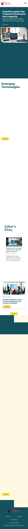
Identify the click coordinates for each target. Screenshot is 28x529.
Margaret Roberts (11, 253)
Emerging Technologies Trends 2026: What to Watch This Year (14, 250)
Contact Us (19, 516)
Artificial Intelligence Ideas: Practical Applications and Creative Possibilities (12, 301)
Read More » (5, 24)
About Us (8, 516)
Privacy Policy (14, 519)
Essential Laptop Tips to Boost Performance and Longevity (14, 14)
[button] (25, 3)
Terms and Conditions (14, 522)
